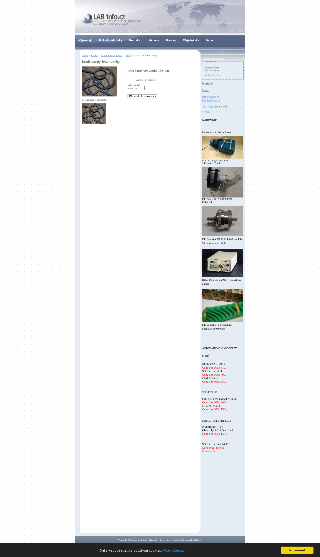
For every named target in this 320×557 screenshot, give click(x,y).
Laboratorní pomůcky (112, 55)
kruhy (129, 55)
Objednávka (187, 540)
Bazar (198, 540)
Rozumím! (297, 550)
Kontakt (154, 540)
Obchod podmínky (138, 540)
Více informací (174, 550)
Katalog (94, 55)
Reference (165, 540)
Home (85, 55)
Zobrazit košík (212, 75)
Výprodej (123, 540)
